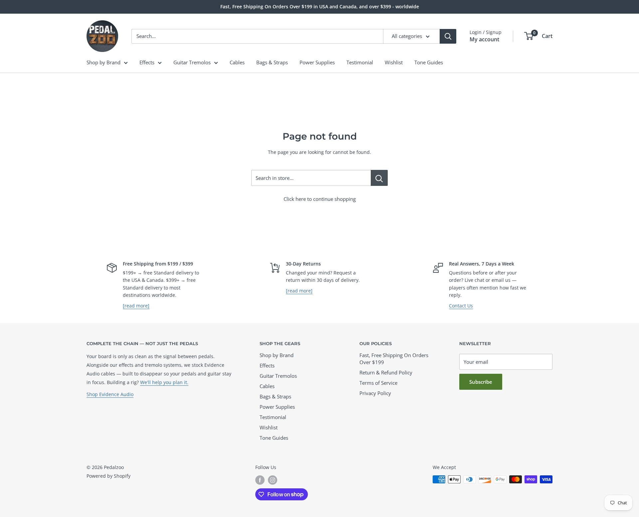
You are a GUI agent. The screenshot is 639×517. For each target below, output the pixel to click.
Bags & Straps (272, 62)
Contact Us (461, 305)
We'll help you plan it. (164, 382)
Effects (146, 62)
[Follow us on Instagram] (272, 480)
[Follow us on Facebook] (260, 480)
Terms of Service (378, 382)
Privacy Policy (375, 393)
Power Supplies (317, 62)
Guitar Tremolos (192, 62)
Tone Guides (428, 62)
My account (484, 39)
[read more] (136, 305)
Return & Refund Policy (385, 372)
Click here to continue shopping (320, 199)
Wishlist (394, 62)
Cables (237, 62)
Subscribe (480, 381)
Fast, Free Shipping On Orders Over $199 (393, 358)
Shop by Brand (103, 62)
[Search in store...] (379, 178)
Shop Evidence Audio (110, 394)
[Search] (448, 36)
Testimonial (359, 62)
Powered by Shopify (108, 476)
